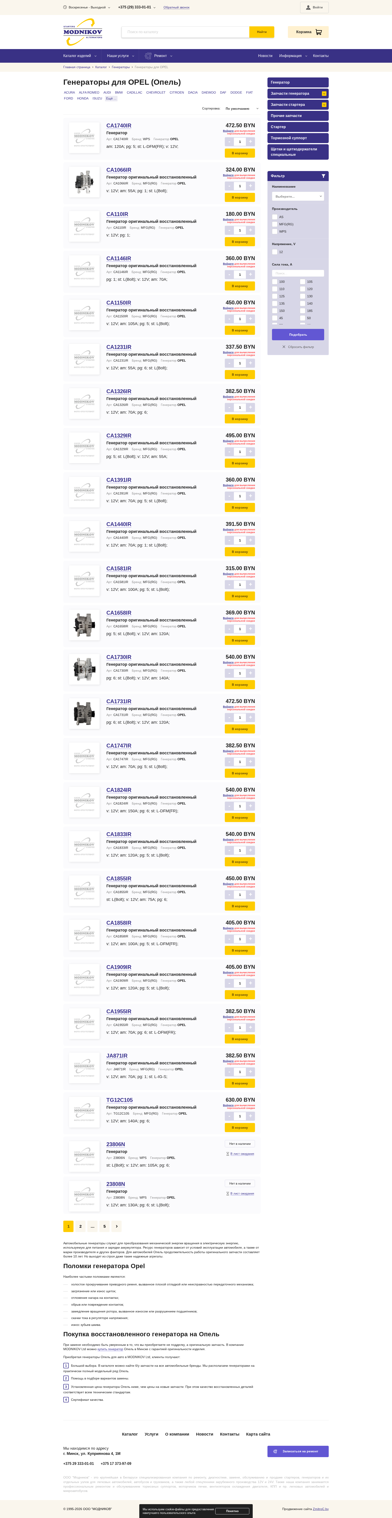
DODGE (236, 92)
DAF (223, 92)
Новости (265, 56)
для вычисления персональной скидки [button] (239, 132)
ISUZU (97, 98)
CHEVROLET (156, 92)
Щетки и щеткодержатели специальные (294, 152)
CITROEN (177, 92)
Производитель (285, 209)
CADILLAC (134, 92)
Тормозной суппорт (289, 138)
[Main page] (82, 32)
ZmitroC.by (321, 1509)
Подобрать (298, 334)
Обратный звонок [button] (176, 7)
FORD (68, 98)
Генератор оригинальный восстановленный (151, 177)
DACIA (193, 92)
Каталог (130, 1434)
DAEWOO (209, 92)
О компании (177, 1434)
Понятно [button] (232, 1511)
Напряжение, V (283, 244)
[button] (314, 7)
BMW (119, 92)
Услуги (151, 1434)
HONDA (82, 98)
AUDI (107, 92)
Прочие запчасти (286, 116)
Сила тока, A (282, 264)
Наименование (284, 186)
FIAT (249, 92)
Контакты (321, 56)
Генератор (116, 133)
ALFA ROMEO (89, 92)
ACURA (69, 92)
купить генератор (110, 1349)
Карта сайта (258, 1434)
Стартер (278, 127)
